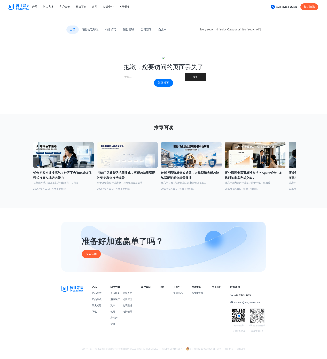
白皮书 (162, 29)
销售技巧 (110, 29)
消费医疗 (115, 299)
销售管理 (128, 29)
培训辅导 (127, 311)
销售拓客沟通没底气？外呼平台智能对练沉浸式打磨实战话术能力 (62, 175)
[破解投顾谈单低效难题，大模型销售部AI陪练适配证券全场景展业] (191, 159)
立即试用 (91, 254)
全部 (72, 29)
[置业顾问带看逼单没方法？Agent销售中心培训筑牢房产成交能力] (255, 159)
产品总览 (97, 293)
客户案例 (64, 6)
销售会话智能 (90, 29)
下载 (94, 311)
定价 (94, 6)
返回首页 (163, 82)
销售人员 (127, 293)
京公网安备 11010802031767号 (205, 349)
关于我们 (124, 6)
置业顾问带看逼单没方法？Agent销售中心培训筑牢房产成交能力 (254, 175)
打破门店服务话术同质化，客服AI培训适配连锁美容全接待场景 (126, 175)
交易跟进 (127, 305)
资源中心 (108, 6)
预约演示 (309, 6)
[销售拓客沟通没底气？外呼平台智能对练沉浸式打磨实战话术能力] (63, 159)
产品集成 (97, 299)
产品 (34, 6)
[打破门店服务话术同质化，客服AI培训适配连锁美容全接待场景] (127, 159)
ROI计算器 (197, 293)
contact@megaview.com (247, 302)
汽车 (112, 305)
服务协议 (229, 349)
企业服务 (115, 293)
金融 (112, 323)
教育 (112, 311)
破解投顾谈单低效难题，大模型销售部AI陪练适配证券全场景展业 (190, 175)
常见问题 (97, 305)
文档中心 (178, 293)
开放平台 (81, 6)
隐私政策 (241, 349)
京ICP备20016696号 (172, 349)
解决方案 (48, 6)
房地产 (114, 317)
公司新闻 (146, 29)
